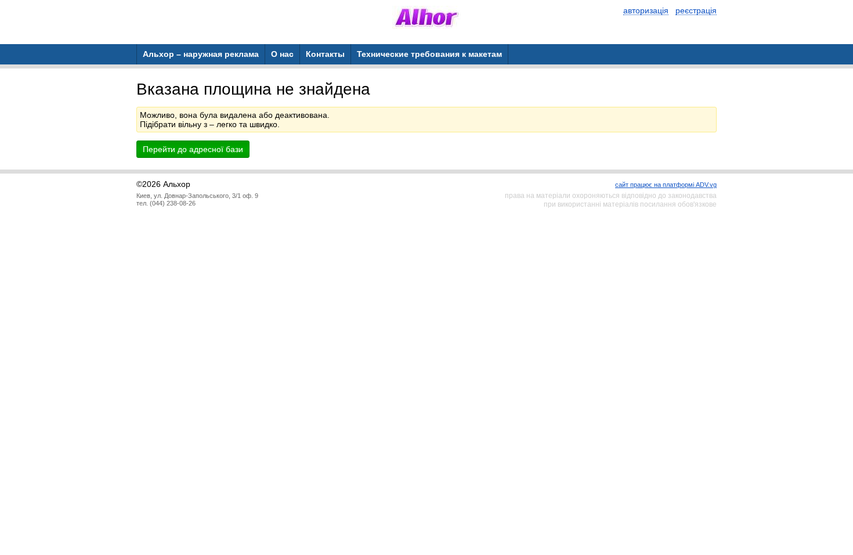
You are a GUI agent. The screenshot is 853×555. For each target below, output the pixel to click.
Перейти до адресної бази (193, 149)
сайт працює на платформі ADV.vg (666, 184)
